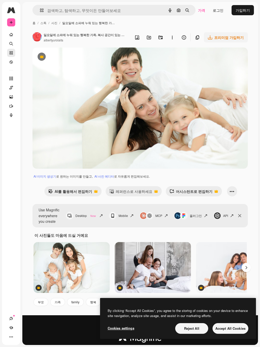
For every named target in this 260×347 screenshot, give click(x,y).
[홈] (11, 34)
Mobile (123, 215)
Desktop (85, 215)
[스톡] (11, 53)
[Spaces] (11, 88)
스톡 (43, 23)
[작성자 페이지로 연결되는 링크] (37, 37)
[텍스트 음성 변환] (11, 115)
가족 (58, 302)
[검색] (11, 44)
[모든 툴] (11, 78)
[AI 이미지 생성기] (11, 97)
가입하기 (243, 10)
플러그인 (196, 215)
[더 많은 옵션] (172, 37)
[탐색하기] (11, 62)
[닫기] (240, 216)
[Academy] (11, 328)
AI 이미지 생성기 (45, 176)
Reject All (191, 328)
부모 (41, 302)
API (225, 215)
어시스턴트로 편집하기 (191, 192)
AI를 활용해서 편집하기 (70, 192)
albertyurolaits (53, 40)
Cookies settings (121, 328)
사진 (54, 23)
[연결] (11, 318)
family (75, 302)
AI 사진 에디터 (104, 176)
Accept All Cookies (230, 328)
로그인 (218, 10)
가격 (201, 10)
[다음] (246, 267)
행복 (93, 302)
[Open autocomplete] (40, 10)
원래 (62, 57)
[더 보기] (11, 337)
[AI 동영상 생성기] (11, 106)
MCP (158, 215)
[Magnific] (140, 339)
